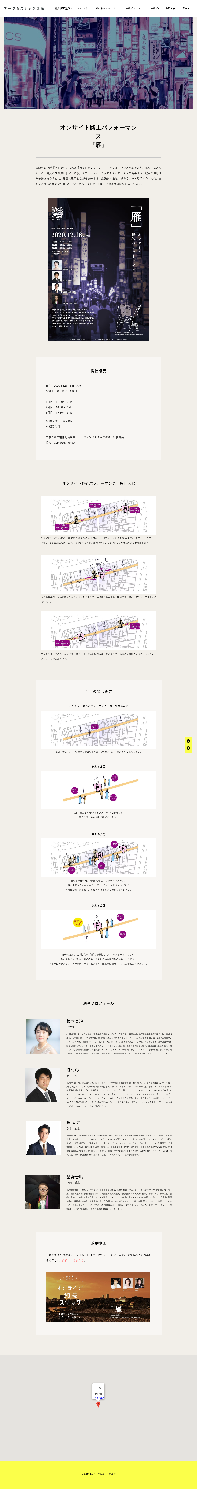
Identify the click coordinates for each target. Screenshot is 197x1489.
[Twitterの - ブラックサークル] (188, 741)
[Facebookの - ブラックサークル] (188, 748)
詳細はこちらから (73, 1260)
